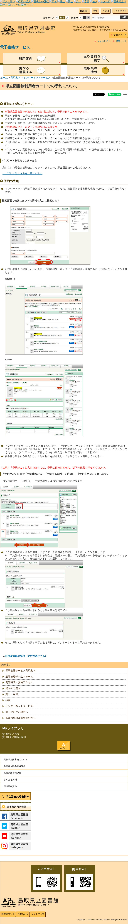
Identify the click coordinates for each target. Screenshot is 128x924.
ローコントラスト (88, 17)
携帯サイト (121, 41)
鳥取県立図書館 (30, 30)
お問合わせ (22, 914)
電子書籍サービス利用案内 (20, 670)
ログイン (63, 745)
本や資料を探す (96, 58)
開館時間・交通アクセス (19, 682)
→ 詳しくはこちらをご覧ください (22, 173)
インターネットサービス (37, 77)
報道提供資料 (10, 786)
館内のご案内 (12, 688)
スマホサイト (103, 41)
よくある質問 (10, 779)
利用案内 (32, 58)
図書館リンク (8, 914)
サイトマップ (37, 914)
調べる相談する (32, 70)
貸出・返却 (11, 694)
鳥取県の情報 (96, 70)
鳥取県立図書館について (16, 759)
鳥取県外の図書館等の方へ (20, 718)
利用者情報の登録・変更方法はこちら (26, 656)
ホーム (4, 77)
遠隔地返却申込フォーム (19, 676)
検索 (7, 700)
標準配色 (80, 17)
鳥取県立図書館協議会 (14, 766)
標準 (62, 17)
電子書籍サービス (15, 47)
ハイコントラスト (84, 17)
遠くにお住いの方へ (16, 712)
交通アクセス (120, 35)
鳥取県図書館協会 (12, 773)
